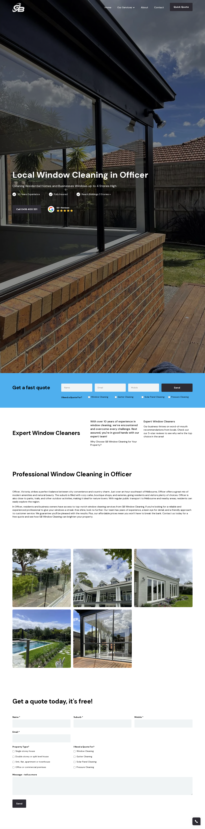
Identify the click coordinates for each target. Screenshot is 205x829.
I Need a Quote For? (71, 397)
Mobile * (138, 717)
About (144, 7)
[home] (18, 7)
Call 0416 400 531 (26, 209)
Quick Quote (181, 7)
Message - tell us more (24, 774)
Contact (159, 7)
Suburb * (78, 717)
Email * (16, 732)
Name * (16, 717)
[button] (126, 7)
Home (108, 7)
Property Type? (20, 746)
